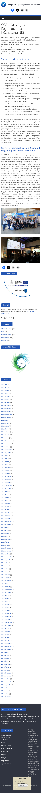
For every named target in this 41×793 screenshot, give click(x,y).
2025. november (6, 408)
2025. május (5, 426)
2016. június (5, 691)
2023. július (4, 491)
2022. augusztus (6, 524)
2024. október (5, 447)
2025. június (5, 423)
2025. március (5, 432)
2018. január (5, 637)
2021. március (5, 575)
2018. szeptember (6, 622)
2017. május (5, 658)
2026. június (5, 387)
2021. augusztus (6, 560)
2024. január (5, 473)
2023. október (5, 482)
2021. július (4, 563)
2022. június (5, 530)
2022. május (5, 533)
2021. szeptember (6, 557)
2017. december (6, 640)
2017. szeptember (6, 646)
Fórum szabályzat (6, 748)
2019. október (5, 587)
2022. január (5, 545)
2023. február (5, 506)
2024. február (5, 471)
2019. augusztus (6, 593)
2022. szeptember (6, 521)
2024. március (5, 468)
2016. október (5, 679)
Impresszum (5, 751)
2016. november (6, 676)
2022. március (5, 539)
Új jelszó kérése (6, 764)
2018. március (5, 631)
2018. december (6, 613)
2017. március (5, 664)
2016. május (5, 694)
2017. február (5, 667)
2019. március (5, 604)
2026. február (5, 399)
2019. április (4, 601)
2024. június (5, 459)
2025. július (4, 420)
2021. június (5, 566)
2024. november (6, 444)
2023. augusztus (6, 488)
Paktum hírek (5, 338)
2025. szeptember (6, 414)
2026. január (5, 402)
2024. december (6, 441)
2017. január (5, 670)
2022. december (6, 512)
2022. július (4, 527)
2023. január (5, 509)
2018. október (5, 619)
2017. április (4, 661)
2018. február (5, 634)
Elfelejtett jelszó (6, 745)
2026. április (4, 393)
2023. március (5, 503)
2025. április (4, 429)
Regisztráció (5, 761)
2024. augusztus (6, 453)
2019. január (5, 610)
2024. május (5, 462)
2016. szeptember (6, 682)
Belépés (3, 742)
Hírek (2, 332)
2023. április (4, 500)
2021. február (5, 578)
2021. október (5, 554)
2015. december (6, 697)
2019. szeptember (6, 590)
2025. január (5, 438)
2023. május (5, 497)
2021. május (5, 569)
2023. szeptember (6, 485)
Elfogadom (23, 785)
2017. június (5, 655)
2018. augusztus (6, 625)
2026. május (5, 390)
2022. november (6, 515)
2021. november (6, 551)
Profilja (3, 758)
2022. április (4, 536)
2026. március (5, 396)
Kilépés (3, 754)
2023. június (5, 494)
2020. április (4, 584)
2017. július (4, 652)
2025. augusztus (6, 417)
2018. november (6, 616)
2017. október (5, 643)
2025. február (5, 435)
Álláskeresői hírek (6, 329)
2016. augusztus (6, 685)
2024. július (4, 456)
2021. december (6, 548)
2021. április (4, 572)
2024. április (4, 465)
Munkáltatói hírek (6, 335)
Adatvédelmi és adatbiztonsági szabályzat (6, 737)
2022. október (5, 518)
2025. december (6, 405)
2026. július (4, 384)
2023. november (6, 479)
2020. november (6, 581)
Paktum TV (4, 341)
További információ (22, 783)
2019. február (5, 607)
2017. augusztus (6, 649)
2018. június (5, 628)
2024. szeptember (6, 450)
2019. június (5, 596)
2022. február (5, 542)
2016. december (6, 673)
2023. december (6, 476)
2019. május (5, 598)
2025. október (5, 411)
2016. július (4, 688)
